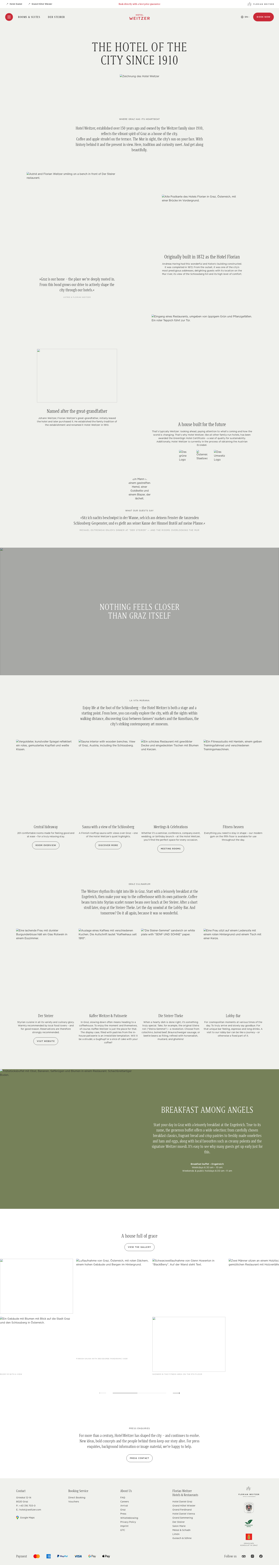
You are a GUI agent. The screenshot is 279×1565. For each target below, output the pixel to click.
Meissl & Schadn (181, 1530)
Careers (124, 1501)
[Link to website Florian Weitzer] (261, 4)
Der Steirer (56, 17)
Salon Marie (179, 1526)
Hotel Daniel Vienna (183, 1513)
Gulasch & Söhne (181, 1538)
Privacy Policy (128, 1522)
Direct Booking (76, 1497)
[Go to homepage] (139, 17)
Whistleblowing (129, 1518)
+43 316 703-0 (27, 1505)
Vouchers (73, 1501)
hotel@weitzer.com (30, 1509)
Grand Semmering (182, 1517)
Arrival (124, 1505)
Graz (123, 1509)
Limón (176, 1534)
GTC (122, 1530)
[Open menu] (9, 17)
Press (123, 1513)
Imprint (124, 1526)
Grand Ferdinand (181, 1509)
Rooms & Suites (29, 17)
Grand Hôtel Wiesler (183, 1505)
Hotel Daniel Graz (182, 1501)
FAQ (122, 1497)
